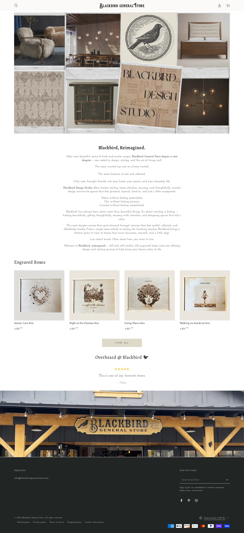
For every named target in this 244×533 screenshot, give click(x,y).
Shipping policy (74, 522)
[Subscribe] (228, 479)
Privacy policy (39, 522)
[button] (16, 5)
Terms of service (56, 522)
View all (122, 343)
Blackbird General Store (33, 518)
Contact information (94, 522)
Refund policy (23, 522)
